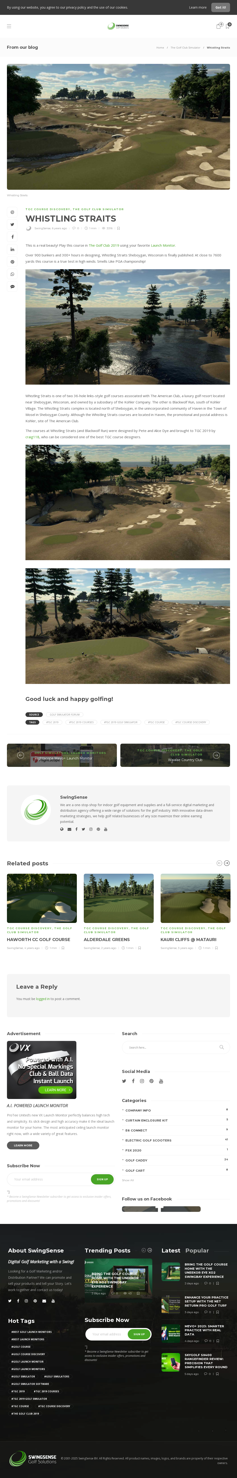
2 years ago (108, 948)
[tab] (171, 1250)
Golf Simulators (51, 753)
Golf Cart (176, 1170)
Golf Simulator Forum (65, 714)
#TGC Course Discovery (190, 722)
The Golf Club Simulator (185, 47)
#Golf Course (21, 1346)
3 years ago (185, 948)
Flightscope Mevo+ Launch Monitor (63, 758)
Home (160, 47)
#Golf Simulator (23, 1376)
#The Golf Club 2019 (25, 1413)
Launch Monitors (88, 753)
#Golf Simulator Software (30, 1384)
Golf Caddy (176, 1160)
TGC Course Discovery (47, 209)
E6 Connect (176, 1130)
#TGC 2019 (52, 722)
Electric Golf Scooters (176, 1140)
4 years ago (32, 948)
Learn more (198, 7)
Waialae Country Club (185, 760)
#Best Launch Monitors (27, 1339)
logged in (43, 999)
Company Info (176, 1110)
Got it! (220, 7)
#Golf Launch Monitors (28, 1369)
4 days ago (192, 1341)
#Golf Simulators (56, 1376)
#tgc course (156, 722)
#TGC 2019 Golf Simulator (120, 722)
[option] (41, 911)
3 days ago (192, 1312)
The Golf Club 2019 (104, 245)
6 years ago (59, 228)
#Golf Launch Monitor (27, 1361)
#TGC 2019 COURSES (81, 722)
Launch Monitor (163, 245)
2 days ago (99, 1293)
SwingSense (42, 228)
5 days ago (192, 1374)
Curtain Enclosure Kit (176, 1120)
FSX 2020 (176, 1150)
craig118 (32, 437)
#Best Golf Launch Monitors (31, 1332)
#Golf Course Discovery (28, 1354)
